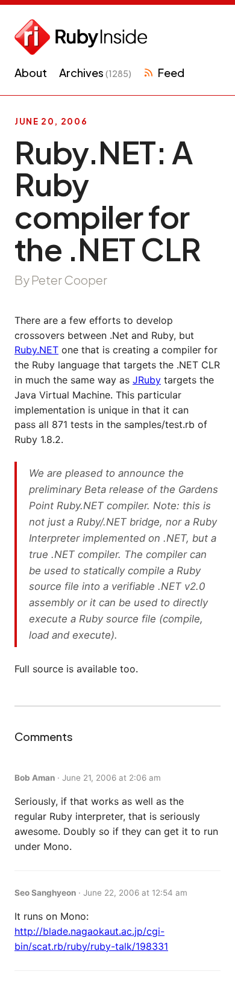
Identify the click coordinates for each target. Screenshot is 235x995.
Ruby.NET (36, 350)
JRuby (147, 380)
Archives (95, 72)
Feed (170, 72)
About (30, 72)
